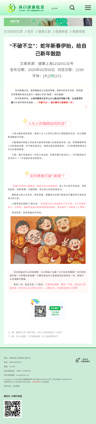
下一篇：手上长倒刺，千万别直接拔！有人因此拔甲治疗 (33, 336)
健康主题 (44, 31)
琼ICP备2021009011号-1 (42, 379)
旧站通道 (45, 382)
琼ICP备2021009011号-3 (62, 379)
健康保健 (78, 31)
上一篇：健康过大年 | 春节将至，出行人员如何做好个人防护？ (35, 332)
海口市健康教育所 (25, 379)
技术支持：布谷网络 (12, 386)
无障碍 (56, 8)
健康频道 (61, 31)
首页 (30, 31)
